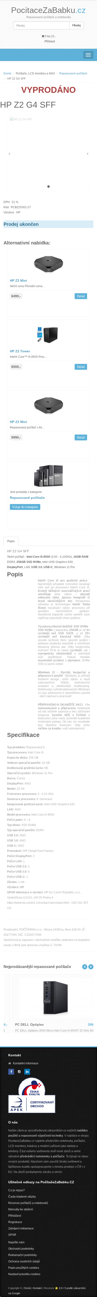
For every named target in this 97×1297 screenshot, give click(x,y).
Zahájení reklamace (21, 1228)
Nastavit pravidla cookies (24, 1274)
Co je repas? (16, 1190)
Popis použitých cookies (23, 1267)
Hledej (76, 25)
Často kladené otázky (22, 1196)
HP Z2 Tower (20, 351)
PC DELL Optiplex (21, 1024)
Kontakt (37, 1288)
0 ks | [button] (50, 36)
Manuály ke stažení (20, 1209)
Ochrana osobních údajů (24, 1261)
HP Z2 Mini (18, 280)
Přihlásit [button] (49, 41)
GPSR (12, 1234)
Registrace (15, 1222)
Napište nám (16, 1242)
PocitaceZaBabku (48, 10)
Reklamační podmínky (22, 1255)
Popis (11, 541)
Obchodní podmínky (21, 1248)
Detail (81, 296)
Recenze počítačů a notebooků (28, 1203)
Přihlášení (14, 1215)
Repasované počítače (73, 73)
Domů (7, 73)
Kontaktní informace (25, 1063)
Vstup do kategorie (25, 507)
